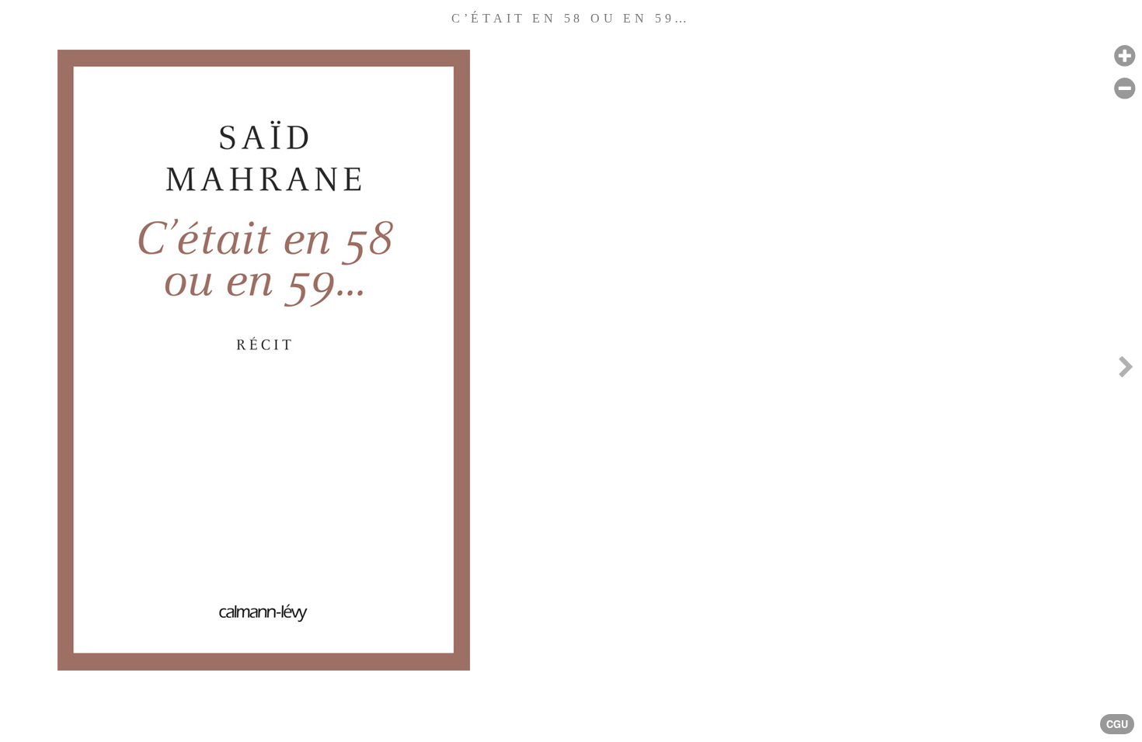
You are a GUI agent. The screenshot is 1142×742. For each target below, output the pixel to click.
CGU (1117, 724)
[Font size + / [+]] (1124, 56)
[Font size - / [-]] (1124, 89)
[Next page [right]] (1125, 371)
